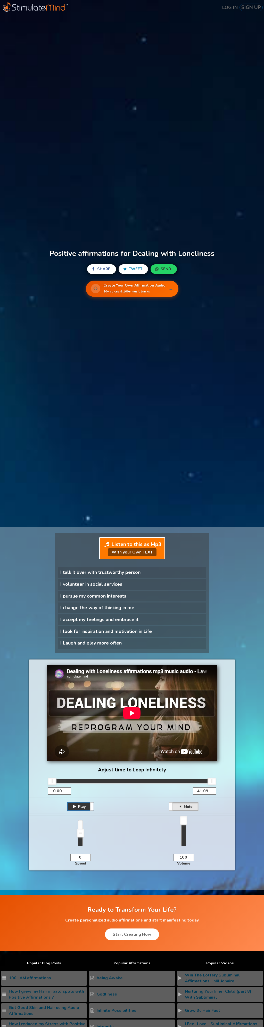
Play (81, 806)
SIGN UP (251, 7)
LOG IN (230, 7)
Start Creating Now (132, 934)
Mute (187, 806)
